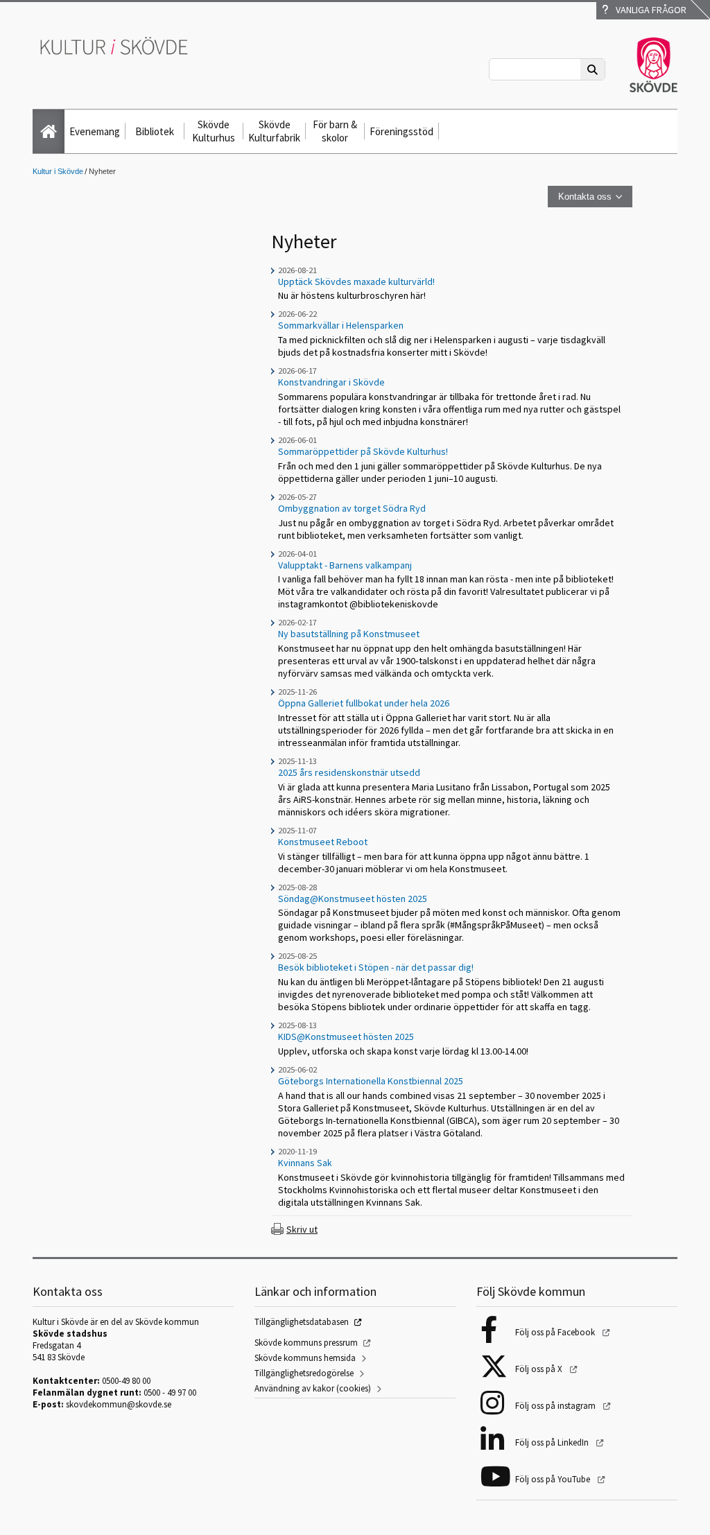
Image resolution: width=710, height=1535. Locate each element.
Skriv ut (302, 1229)
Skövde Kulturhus (213, 131)
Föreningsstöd (401, 131)
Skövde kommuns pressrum (306, 1342)
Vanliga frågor (649, 9)
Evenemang (94, 131)
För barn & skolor (335, 131)
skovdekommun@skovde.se (118, 1404)
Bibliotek (154, 131)
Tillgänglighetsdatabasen (301, 1322)
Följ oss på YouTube (553, 1479)
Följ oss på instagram (556, 1406)
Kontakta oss (585, 196)
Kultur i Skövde (58, 171)
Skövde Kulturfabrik (274, 131)
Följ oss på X (539, 1369)
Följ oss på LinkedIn (553, 1442)
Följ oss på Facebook (556, 1332)
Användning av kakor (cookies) (312, 1388)
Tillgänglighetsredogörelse (304, 1373)
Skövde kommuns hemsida (305, 1358)
